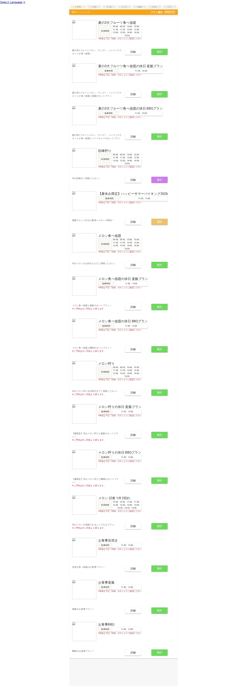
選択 (159, 51)
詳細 (133, 51)
